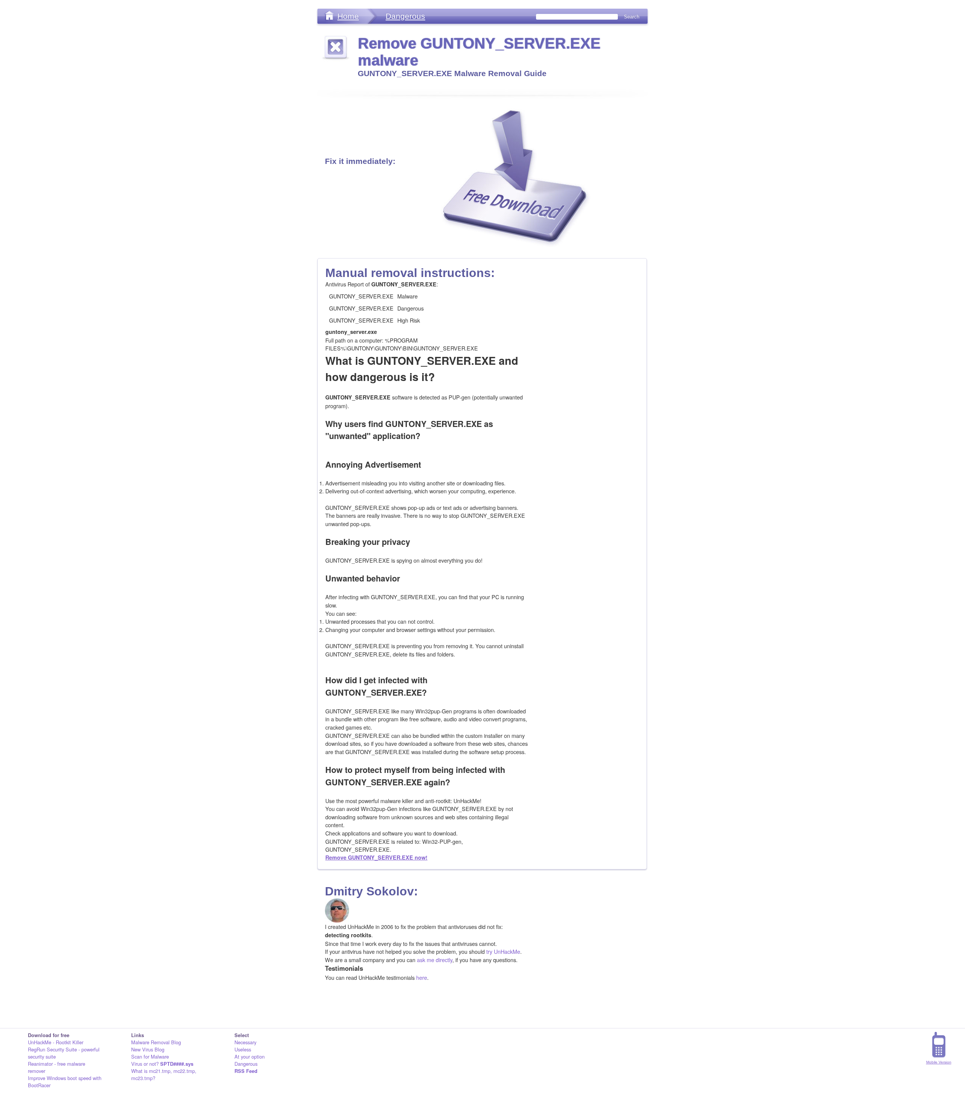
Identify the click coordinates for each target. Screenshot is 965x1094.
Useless (242, 1049)
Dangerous (405, 16)
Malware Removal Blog (156, 1042)
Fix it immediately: (360, 161)
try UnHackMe (503, 951)
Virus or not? (162, 1063)
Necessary (245, 1042)
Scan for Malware (150, 1056)
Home (348, 16)
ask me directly (434, 960)
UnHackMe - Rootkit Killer (55, 1042)
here (421, 977)
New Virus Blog (147, 1049)
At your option (249, 1056)
